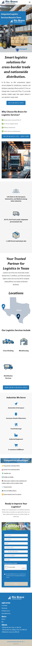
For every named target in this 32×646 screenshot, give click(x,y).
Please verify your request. (11, 563)
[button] (29, 2)
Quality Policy (16, 643)
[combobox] (6, 551)
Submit (16, 584)
